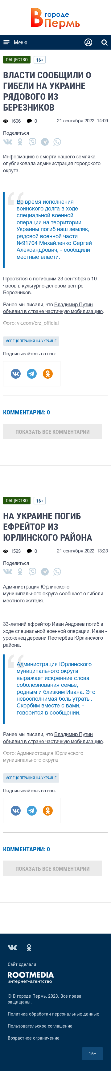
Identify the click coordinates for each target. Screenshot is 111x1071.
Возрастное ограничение (34, 1038)
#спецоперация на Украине (31, 341)
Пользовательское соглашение (40, 1026)
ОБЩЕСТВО (17, 60)
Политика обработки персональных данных (53, 1014)
